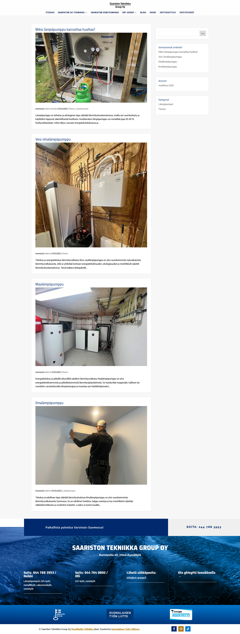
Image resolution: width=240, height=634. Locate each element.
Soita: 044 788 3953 (204, 527)
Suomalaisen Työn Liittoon (125, 629)
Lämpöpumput (82, 108)
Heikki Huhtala (50, 108)
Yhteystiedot (186, 13)
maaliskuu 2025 (166, 85)
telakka (47, 253)
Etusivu (50, 13)
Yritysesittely (168, 13)
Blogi (143, 13)
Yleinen (72, 108)
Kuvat (153, 13)
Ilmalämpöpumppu (49, 403)
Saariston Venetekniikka (105, 13)
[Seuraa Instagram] (181, 628)
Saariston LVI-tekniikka (71, 13)
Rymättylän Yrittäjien (82, 629)
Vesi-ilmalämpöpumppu (53, 139)
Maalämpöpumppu (49, 284)
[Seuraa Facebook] (174, 628)
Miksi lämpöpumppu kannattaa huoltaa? (65, 29)
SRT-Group (128, 13)
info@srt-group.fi (136, 577)
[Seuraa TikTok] (188, 628)
